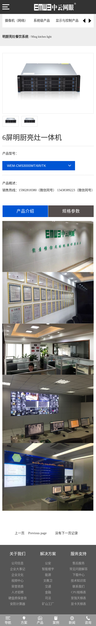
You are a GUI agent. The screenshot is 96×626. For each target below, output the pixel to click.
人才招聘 (17, 592)
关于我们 (17, 554)
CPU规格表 (78, 592)
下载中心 (78, 575)
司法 (48, 598)
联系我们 (78, 586)
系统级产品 (42, 20)
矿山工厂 (48, 604)
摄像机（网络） (16, 20)
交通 (48, 586)
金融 (48, 592)
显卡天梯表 (78, 604)
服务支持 (78, 554)
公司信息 (17, 563)
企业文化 (17, 575)
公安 (48, 563)
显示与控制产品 (67, 20)
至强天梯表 (78, 598)
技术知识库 (78, 580)
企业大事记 (17, 569)
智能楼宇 (48, 569)
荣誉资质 (17, 586)
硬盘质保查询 (17, 598)
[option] (48, 83)
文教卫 (47, 580)
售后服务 (78, 563)
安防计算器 (17, 604)
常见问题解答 (78, 569)
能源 (48, 575)
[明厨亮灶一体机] (55, 5)
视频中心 (17, 580)
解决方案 (48, 554)
